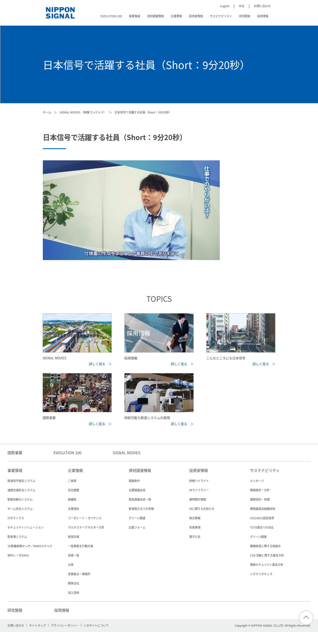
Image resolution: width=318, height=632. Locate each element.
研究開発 (244, 16)
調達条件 (134, 481)
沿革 (71, 565)
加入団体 (73, 592)
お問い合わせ (262, 6)
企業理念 (73, 509)
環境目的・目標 (260, 499)
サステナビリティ (221, 16)
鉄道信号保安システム (21, 481)
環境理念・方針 (260, 490)
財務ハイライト (199, 481)
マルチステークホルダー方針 (86, 527)
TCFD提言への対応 (262, 527)
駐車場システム (17, 537)
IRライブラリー (199, 490)
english (224, 6)
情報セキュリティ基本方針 (266, 565)
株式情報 (194, 518)
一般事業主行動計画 (80, 546)
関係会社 (73, 583)
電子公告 (194, 537)
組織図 (72, 499)
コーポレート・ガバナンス (84, 518)
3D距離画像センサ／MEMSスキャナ (29, 546)
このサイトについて (96, 625)
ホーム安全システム (20, 509)
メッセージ (257, 481)
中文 (241, 6)
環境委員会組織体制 (262, 509)
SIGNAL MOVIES (126, 452)
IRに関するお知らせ (201, 509)
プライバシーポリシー (65, 625)
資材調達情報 (155, 16)
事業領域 (134, 16)
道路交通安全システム (21, 490)
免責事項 (194, 527)
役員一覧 (73, 555)
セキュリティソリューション (25, 527)
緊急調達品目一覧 (140, 499)
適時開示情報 (197, 499)
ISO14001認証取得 (262, 518)
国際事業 (14, 452)
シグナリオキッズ (261, 574)
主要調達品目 (137, 490)
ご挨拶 (72, 481)
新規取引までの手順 (141, 509)
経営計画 (73, 537)
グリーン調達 (137, 518)
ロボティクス (15, 518)
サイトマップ (37, 625)
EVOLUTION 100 (111, 16)
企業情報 (176, 16)
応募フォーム (137, 527)
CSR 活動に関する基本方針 (267, 555)
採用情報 (262, 16)
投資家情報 (196, 16)
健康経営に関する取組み (265, 546)
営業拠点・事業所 (79, 574)
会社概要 (73, 490)
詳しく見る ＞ (100, 363)
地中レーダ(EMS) (18, 555)
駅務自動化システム (20, 499)
